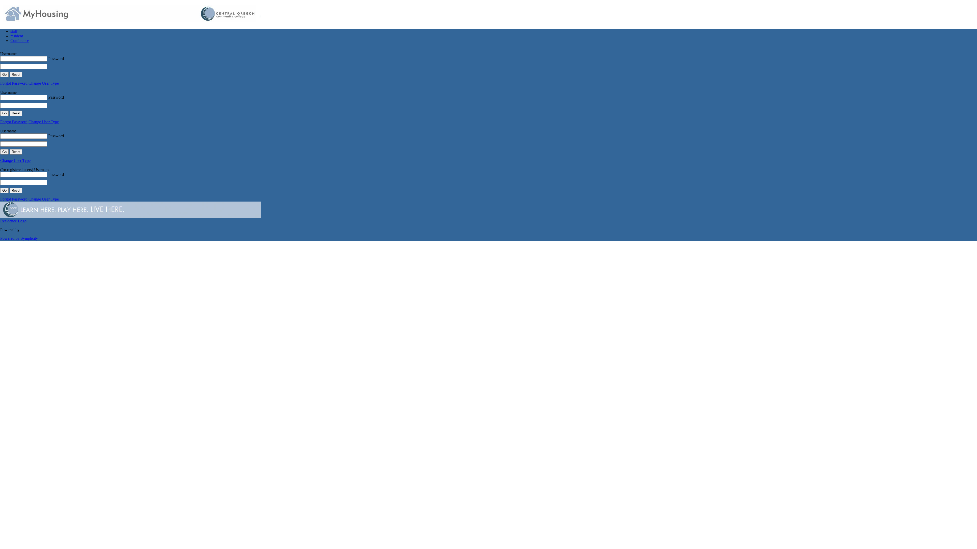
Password (56, 58)
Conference (19, 40)
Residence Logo (13, 221)
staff (13, 31)
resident (16, 36)
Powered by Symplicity (19, 238)
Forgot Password (13, 83)
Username (8, 54)
